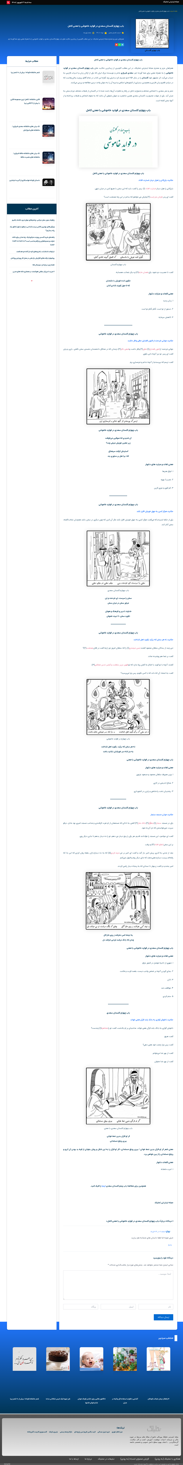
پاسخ (170, 1245)
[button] (8, 2)
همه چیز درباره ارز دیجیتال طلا (44, 265)
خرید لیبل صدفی (104, 1432)
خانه (176, 11)
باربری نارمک (53, 1432)
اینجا (104, 1186)
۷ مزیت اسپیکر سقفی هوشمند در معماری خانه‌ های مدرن (34, 271)
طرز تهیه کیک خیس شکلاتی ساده (58, 1399)
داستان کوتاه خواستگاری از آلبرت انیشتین (24, 180)
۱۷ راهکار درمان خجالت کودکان (158, 1399)
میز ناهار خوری (117, 1432)
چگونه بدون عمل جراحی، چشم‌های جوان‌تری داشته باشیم (33, 220)
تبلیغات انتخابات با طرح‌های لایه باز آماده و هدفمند (35, 251)
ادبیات (172, 11)
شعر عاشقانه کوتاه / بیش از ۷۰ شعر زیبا (25, 72)
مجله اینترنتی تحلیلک (171, 2)
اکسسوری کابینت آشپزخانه (37, 1432)
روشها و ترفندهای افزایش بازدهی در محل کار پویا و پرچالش (33, 258)
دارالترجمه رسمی (66, 1432)
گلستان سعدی (112, 33)
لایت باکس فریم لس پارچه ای (85, 1432)
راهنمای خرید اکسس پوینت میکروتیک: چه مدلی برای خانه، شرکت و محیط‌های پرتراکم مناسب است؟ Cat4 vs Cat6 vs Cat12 (33, 241)
